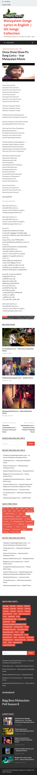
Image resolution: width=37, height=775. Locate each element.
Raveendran (9, 526)
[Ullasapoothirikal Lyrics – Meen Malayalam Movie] (18, 397)
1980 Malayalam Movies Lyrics (10, 49)
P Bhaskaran (21, 318)
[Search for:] (18, 444)
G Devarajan (18, 316)
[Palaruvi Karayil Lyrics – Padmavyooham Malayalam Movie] (7, 738)
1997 (18, 511)
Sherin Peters (29, 318)
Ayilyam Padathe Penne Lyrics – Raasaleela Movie (18, 471)
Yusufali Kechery (15, 532)
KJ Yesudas (27, 519)
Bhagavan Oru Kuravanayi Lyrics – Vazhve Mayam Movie (24, 758)
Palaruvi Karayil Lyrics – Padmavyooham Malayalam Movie (23, 740)
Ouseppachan (29, 524)
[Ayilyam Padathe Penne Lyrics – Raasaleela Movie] (7, 749)
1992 (4, 511)
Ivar (20, 49)
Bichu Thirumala (10, 513)
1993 (9, 511)
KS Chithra (6, 521)
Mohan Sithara (7, 524)
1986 (17, 508)
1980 (9, 316)
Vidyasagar (6, 532)
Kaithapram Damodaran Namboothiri (13, 519)
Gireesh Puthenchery (8, 516)
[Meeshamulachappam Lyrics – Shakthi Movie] (18, 367)
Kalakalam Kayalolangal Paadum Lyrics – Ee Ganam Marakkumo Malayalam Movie (24, 720)
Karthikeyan (30, 316)
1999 (23, 511)
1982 (12, 508)
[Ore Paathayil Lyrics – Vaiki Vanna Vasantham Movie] (18, 337)
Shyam (18, 526)
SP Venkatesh (6, 529)
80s (12, 316)
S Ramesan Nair (16, 529)
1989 (21, 508)
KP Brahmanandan (8, 318)
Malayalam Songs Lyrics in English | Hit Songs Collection (18, 26)
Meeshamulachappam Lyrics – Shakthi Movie (17, 378)
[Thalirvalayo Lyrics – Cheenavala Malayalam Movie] (7, 729)
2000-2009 (30, 511)
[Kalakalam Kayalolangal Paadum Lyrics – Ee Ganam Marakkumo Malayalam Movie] (7, 718)
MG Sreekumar (29, 521)
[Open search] (32, 43)
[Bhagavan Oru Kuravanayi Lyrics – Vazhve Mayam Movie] (7, 758)
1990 (26, 508)
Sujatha (24, 529)
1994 (14, 511)
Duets (20, 513)
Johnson (24, 516)
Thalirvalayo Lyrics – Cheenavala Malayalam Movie (18, 666)
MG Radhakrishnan (19, 521)
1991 (31, 508)
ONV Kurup (21, 524)
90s (8, 508)
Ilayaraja (18, 516)
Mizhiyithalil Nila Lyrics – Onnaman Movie (16, 489)
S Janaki (24, 526)
